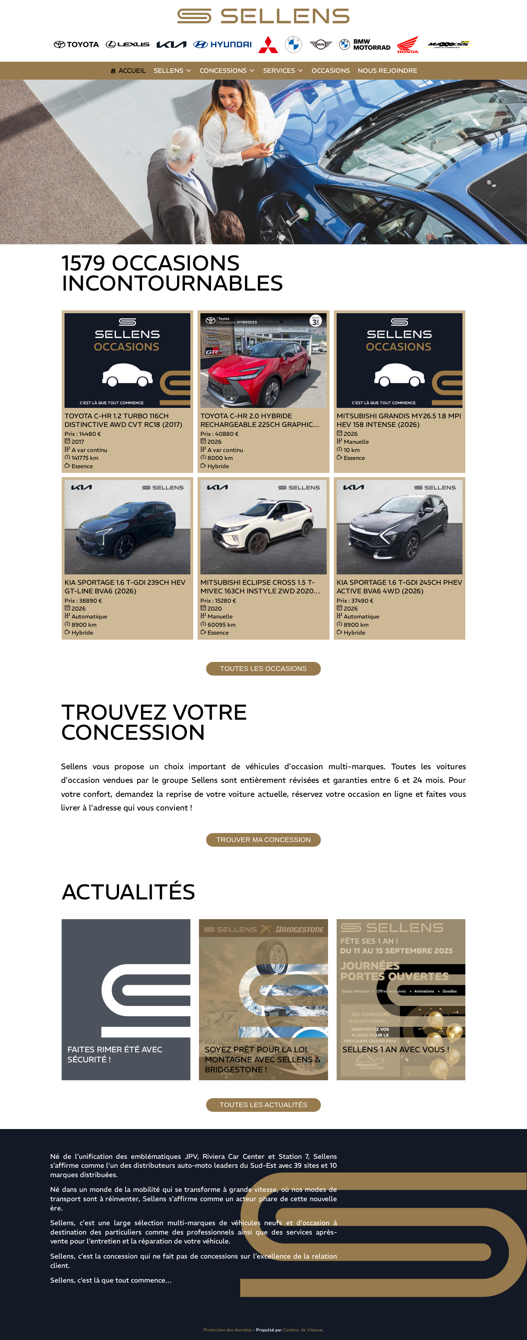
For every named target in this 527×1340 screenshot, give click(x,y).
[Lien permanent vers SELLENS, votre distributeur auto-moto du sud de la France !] (263, 162)
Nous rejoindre (387, 70)
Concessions (223, 70)
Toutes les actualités (264, 1105)
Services (279, 70)
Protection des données (228, 1329)
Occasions (331, 70)
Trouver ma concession (264, 839)
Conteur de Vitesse (302, 1329)
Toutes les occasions (263, 668)
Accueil (132, 70)
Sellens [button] (168, 70)
